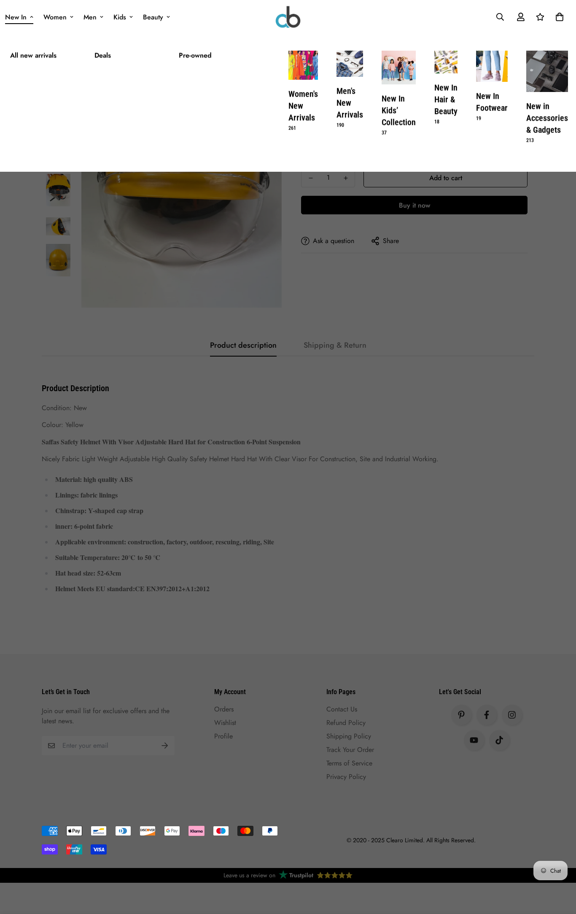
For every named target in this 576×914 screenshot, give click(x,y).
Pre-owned (195, 55)
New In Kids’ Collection (399, 115)
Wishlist (225, 722)
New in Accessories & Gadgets (547, 122)
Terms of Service (349, 763)
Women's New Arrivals (303, 110)
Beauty (153, 17)
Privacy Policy (346, 776)
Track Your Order (350, 749)
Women (55, 17)
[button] (558, 17)
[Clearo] (288, 17)
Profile (223, 736)
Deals (102, 55)
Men (90, 17)
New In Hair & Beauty (446, 104)
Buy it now (414, 205)
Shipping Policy (348, 736)
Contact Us (341, 709)
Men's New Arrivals (349, 107)
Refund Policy (346, 722)
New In (16, 17)
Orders (224, 709)
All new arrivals (33, 55)
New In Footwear (492, 106)
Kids (119, 17)
